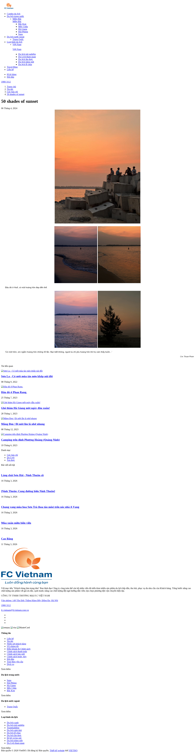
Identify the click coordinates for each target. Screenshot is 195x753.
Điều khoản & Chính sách (18, 649)
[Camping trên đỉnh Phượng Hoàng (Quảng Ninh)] (24, 434)
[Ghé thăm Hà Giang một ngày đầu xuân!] (20, 402)
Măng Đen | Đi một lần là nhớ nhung (23, 423)
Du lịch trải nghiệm (27, 54)
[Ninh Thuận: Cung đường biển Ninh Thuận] (28, 491)
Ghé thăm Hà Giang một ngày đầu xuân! (25, 408)
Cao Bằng (7, 538)
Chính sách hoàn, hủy (17, 656)
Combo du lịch (13, 14)
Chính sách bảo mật (16, 654)
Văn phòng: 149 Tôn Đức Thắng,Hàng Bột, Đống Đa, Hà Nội (29, 600)
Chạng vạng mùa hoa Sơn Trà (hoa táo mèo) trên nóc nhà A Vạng (40, 506)
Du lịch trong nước (15, 16)
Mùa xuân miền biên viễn (16, 522)
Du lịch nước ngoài (15, 37)
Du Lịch (10, 457)
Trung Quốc (18, 39)
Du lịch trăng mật (26, 62)
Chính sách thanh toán (17, 651)
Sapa (20, 34)
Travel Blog (12, 67)
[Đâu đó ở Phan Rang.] (12, 386)
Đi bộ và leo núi (14, 738)
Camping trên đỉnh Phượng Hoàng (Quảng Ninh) (30, 439)
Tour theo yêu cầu (15, 661)
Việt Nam (17, 44)
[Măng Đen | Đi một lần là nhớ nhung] (19, 418)
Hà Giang (22, 29)
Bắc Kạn (22, 24)
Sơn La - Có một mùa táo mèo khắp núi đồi (27, 376)
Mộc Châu (23, 26)
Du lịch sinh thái (14, 730)
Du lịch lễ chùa (25, 64)
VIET (73, 750)
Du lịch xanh (13, 722)
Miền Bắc (17, 19)
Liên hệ (10, 69)
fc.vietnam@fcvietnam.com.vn (15, 610)
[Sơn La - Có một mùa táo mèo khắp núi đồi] (22, 371)
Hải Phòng (23, 31)
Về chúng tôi (13, 646)
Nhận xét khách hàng (16, 644)
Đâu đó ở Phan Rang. (14, 392)
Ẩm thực (11, 460)
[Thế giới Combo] (9, 9)
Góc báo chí (12, 455)
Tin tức (10, 641)
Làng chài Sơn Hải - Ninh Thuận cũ (22, 475)
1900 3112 (6, 82)
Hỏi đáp (10, 77)
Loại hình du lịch (14, 42)
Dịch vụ (10, 664)
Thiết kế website (57, 750)
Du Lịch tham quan (27, 57)
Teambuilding (13, 728)
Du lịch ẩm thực (25, 59)
